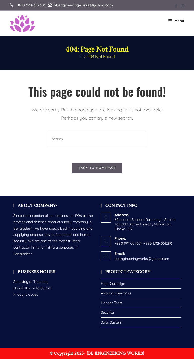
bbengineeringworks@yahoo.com (142, 258)
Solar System (111, 322)
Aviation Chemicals (116, 293)
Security (107, 312)
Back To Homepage (97, 168)
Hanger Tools (111, 302)
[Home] (81, 56)
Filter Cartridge (113, 283)
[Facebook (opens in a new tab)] (176, 5)
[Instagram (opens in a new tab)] (181, 5)
